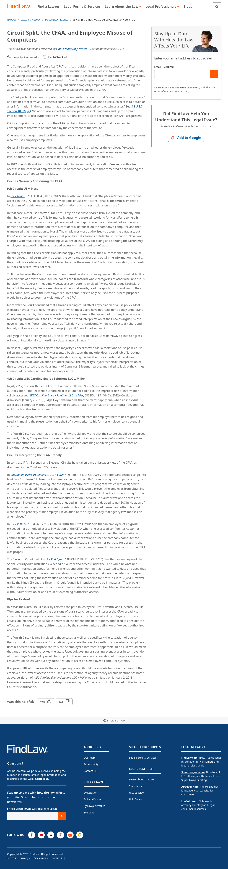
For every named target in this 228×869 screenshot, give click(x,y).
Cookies (56, 858)
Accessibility (91, 764)
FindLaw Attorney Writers (71, 49)
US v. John (17, 524)
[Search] (217, 6)
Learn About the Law (141, 779)
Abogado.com (190, 786)
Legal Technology (30, 19)
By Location (90, 792)
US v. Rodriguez (53, 559)
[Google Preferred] (79, 834)
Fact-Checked (58, 57)
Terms (10, 858)
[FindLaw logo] (20, 6)
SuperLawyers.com (193, 772)
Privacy (24, 858)
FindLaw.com (189, 757)
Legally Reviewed (25, 57)
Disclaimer (39, 858)
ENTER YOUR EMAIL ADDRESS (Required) (32, 809)
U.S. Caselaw (136, 792)
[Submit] (214, 74)
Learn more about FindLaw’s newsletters (177, 87)
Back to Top (116, 720)
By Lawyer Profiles (94, 806)
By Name (89, 812)
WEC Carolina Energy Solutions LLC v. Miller (56, 395)
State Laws (135, 786)
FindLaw (11, 19)
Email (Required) (164, 67)
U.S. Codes (135, 799)
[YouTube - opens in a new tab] (41, 834)
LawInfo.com (189, 801)
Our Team (89, 757)
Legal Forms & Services (143, 757)
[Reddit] (70, 834)
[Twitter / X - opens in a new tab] (50, 834)
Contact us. (42, 778)
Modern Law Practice (56, 19)
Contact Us (90, 771)
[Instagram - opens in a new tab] (60, 834)
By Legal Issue (92, 799)
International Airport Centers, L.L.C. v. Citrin (37, 475)
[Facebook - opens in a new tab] (31, 834)
